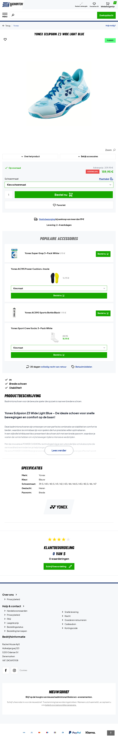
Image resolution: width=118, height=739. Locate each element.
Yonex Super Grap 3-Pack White (42, 253)
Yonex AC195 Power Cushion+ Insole (30, 268)
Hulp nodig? (111, 25)
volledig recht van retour (53, 366)
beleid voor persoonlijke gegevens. (61, 705)
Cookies (23, 670)
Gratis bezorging (47, 219)
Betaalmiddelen (83, 366)
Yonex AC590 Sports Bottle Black (42, 312)
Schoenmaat (12, 178)
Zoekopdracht (106, 15)
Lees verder (59, 450)
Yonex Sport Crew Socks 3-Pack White (31, 328)
